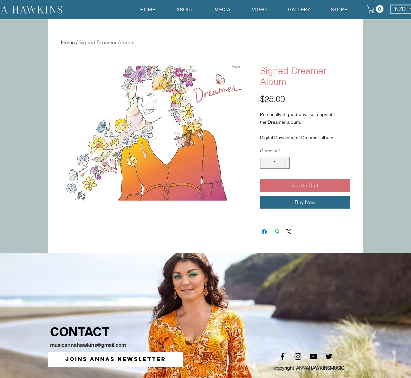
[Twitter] (328, 356)
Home (68, 42)
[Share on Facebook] (264, 232)
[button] (115, 359)
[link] (376, 9)
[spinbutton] (275, 162)
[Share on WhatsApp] (276, 232)
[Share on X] (289, 232)
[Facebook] (282, 356)
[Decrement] (265, 162)
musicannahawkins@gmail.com (88, 345)
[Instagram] (297, 356)
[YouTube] (313, 356)
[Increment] (285, 162)
